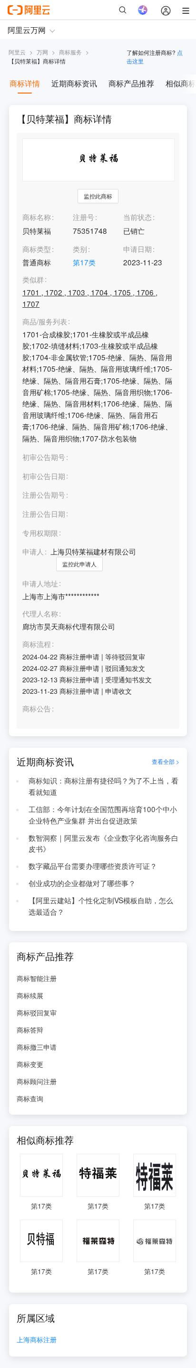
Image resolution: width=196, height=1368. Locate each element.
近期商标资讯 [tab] (74, 83)
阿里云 (17, 52)
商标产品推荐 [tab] (131, 83)
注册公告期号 (43, 494)
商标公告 (36, 708)
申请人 (33, 551)
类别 (80, 248)
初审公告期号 (43, 456)
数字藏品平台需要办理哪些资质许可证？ (93, 865)
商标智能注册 (37, 978)
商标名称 (36, 216)
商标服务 (70, 52)
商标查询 (30, 1098)
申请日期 (137, 248)
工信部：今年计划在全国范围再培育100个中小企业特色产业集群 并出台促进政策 (103, 814)
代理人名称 (40, 613)
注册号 (83, 216)
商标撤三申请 (37, 1047)
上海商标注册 (37, 1340)
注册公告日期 (43, 513)
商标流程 (36, 644)
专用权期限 (40, 532)
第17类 (84, 262)
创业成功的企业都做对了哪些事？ (82, 882)
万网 (42, 52)
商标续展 (30, 995)
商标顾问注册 (37, 1081)
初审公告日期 (43, 475)
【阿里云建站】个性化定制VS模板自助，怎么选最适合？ (101, 906)
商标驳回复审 (37, 1012)
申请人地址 (40, 583)
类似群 (33, 279)
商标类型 (36, 248)
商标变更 (30, 1064)
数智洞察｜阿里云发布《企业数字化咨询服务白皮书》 (103, 843)
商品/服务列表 (44, 321)
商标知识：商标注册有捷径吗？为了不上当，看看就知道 (103, 786)
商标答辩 (30, 1029)
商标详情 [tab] (25, 83)
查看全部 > (165, 761)
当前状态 (137, 216)
